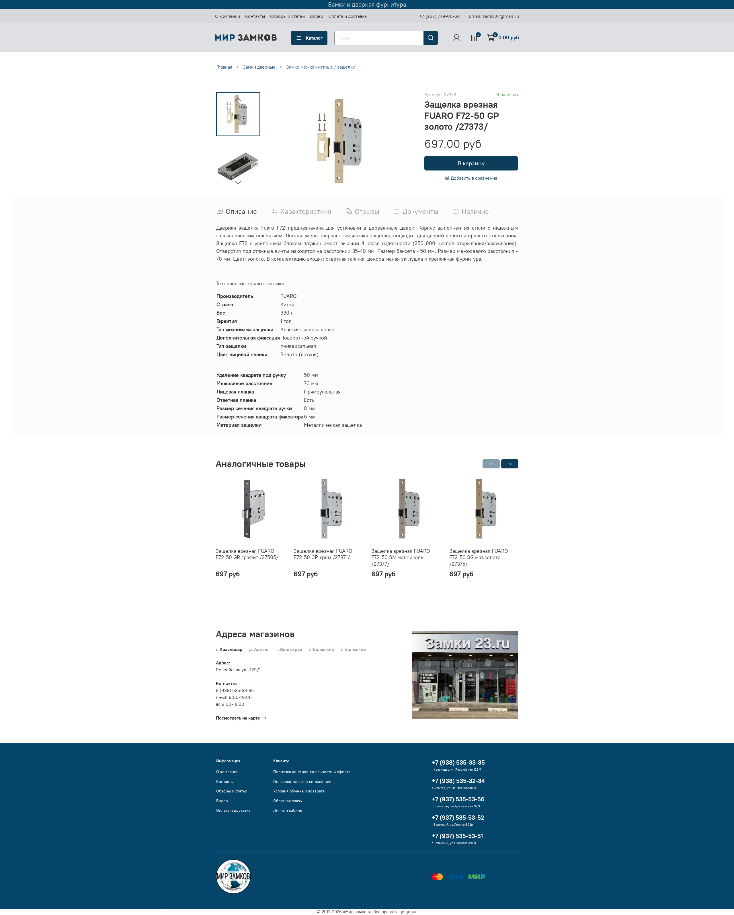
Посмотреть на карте (238, 718)
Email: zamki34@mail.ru (494, 16)
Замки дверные (259, 67)
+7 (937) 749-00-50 (439, 16)
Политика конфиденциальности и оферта (311, 771)
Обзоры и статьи (287, 16)
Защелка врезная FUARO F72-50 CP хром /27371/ (323, 554)
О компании (227, 16)
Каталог (314, 38)
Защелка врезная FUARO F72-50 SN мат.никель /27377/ (400, 557)
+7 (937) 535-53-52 (458, 817)
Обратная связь (287, 800)
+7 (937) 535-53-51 (457, 836)
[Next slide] (238, 182)
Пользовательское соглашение (302, 781)
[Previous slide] (238, 99)
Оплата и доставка (347, 16)
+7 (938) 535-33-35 (458, 762)
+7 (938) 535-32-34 (458, 781)
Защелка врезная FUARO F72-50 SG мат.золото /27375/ (478, 557)
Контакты (255, 16)
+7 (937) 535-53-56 (458, 799)
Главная (224, 67)
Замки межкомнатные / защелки (320, 67)
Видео (316, 16)
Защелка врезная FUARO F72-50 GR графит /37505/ (247, 554)
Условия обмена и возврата (299, 791)
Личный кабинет (288, 810)
